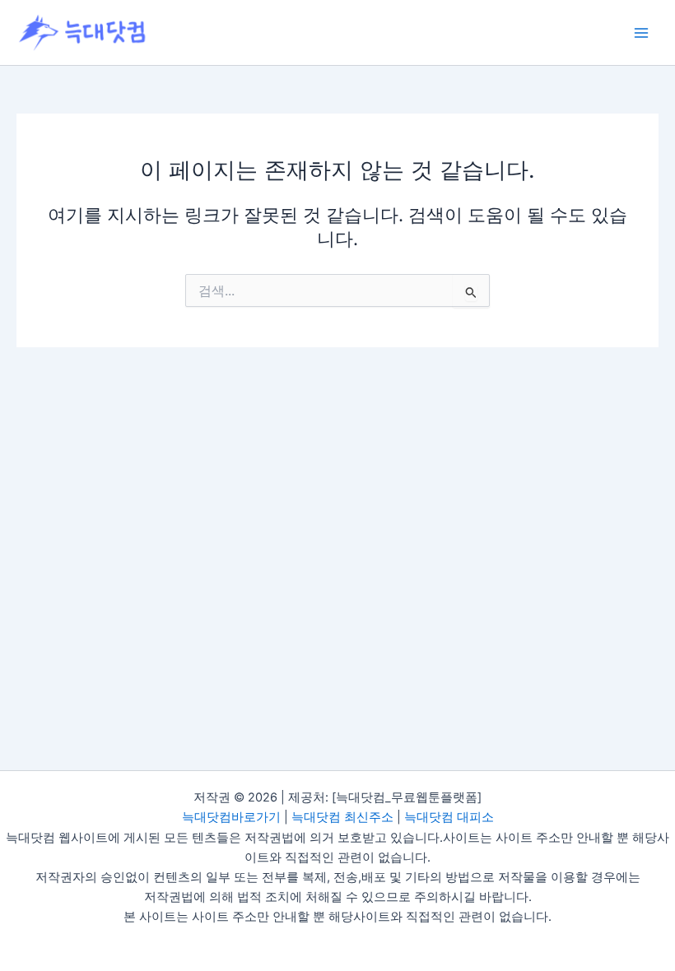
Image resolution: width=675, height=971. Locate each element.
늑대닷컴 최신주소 (342, 817)
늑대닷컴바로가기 (231, 817)
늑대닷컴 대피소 (449, 817)
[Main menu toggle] (641, 33)
